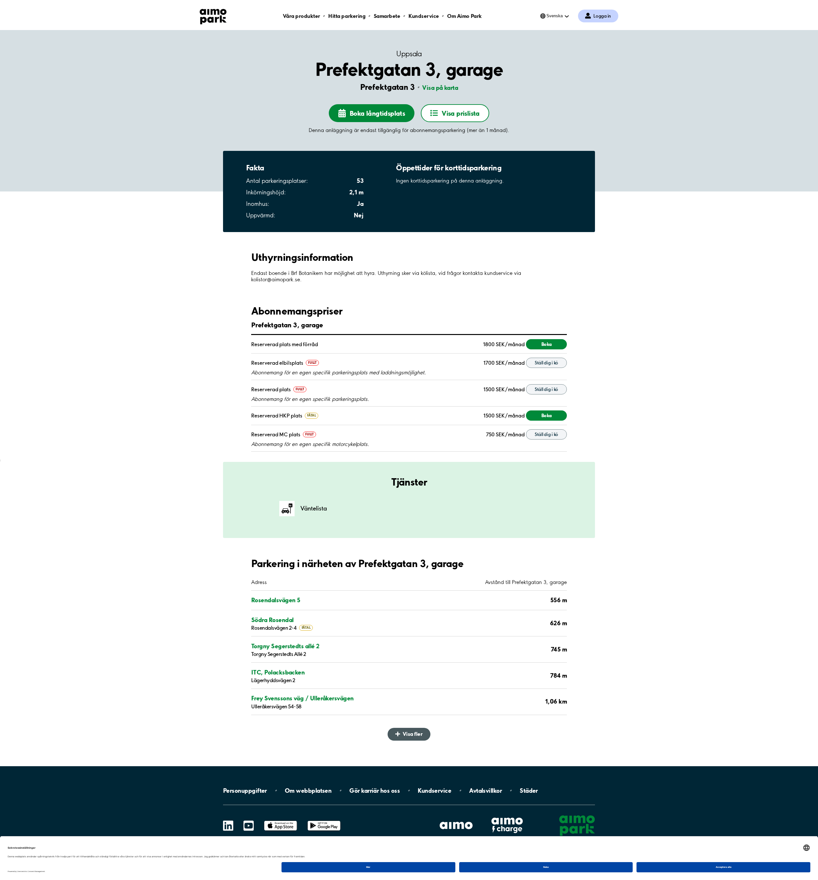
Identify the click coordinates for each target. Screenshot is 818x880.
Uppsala (408, 54)
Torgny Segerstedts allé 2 (285, 646)
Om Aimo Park (464, 15)
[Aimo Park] (213, 15)
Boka (546, 344)
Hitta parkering (346, 15)
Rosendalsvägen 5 (275, 600)
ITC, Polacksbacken (278, 672)
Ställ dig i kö (546, 363)
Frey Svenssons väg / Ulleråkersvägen (302, 698)
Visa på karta (440, 87)
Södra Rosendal (272, 620)
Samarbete (387, 15)
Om (308, 790)
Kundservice (423, 15)
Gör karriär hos (374, 790)
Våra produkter (301, 15)
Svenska (554, 15)
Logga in (602, 16)
